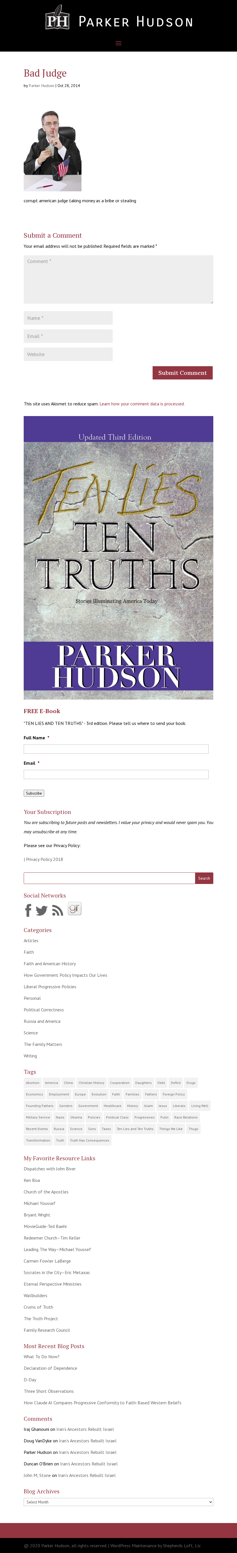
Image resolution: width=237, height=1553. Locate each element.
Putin (164, 1117)
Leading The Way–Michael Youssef (57, 1249)
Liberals (179, 1106)
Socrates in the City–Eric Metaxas (57, 1272)
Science (31, 1033)
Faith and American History (50, 963)
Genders (66, 1106)
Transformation (38, 1140)
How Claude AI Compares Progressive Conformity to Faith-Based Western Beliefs (103, 1402)
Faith (29, 952)
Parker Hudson (41, 85)
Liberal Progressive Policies (50, 986)
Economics (34, 1094)
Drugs (191, 1082)
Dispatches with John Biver (50, 1169)
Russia (59, 1129)
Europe (80, 1094)
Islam (148, 1106)
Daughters (143, 1082)
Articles (31, 940)
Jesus (163, 1106)
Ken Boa (32, 1180)
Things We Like (171, 1129)
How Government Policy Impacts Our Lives (65, 975)
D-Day (30, 1379)
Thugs (193, 1129)
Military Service (38, 1117)
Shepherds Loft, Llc (182, 1545)
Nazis (60, 1117)
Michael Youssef (39, 1203)
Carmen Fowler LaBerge (47, 1261)
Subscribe (34, 793)
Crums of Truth (38, 1307)
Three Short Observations (49, 1391)
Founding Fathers (39, 1106)
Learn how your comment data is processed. (142, 404)
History (132, 1106)
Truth (60, 1140)
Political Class (117, 1117)
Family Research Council (47, 1330)
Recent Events (37, 1129)
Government (88, 1106)
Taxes (106, 1129)
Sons (92, 1129)
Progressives (144, 1117)
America (51, 1082)
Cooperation (119, 1082)
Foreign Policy (174, 1094)
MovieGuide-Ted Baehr (45, 1226)
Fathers (151, 1094)
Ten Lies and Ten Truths (135, 1129)
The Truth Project (41, 1318)
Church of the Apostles (46, 1192)
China (68, 1082)
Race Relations (186, 1117)
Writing (30, 1056)
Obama (76, 1117)
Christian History (91, 1082)
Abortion (32, 1082)
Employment (59, 1094)
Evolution (99, 1094)
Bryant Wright (37, 1215)
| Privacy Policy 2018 (43, 859)
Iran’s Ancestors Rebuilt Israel (85, 1429)
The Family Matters (43, 1044)
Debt (161, 1082)
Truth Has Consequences (89, 1140)
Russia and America (42, 1021)
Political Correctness (44, 1009)
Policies (94, 1117)
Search (204, 878)
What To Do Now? (42, 1356)
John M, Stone (37, 1475)
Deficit (176, 1082)
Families (132, 1094)
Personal (32, 998)
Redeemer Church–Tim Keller (52, 1238)
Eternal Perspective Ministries (53, 1284)
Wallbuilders (35, 1295)
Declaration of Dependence (50, 1368)
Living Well (199, 1106)
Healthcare (112, 1106)
